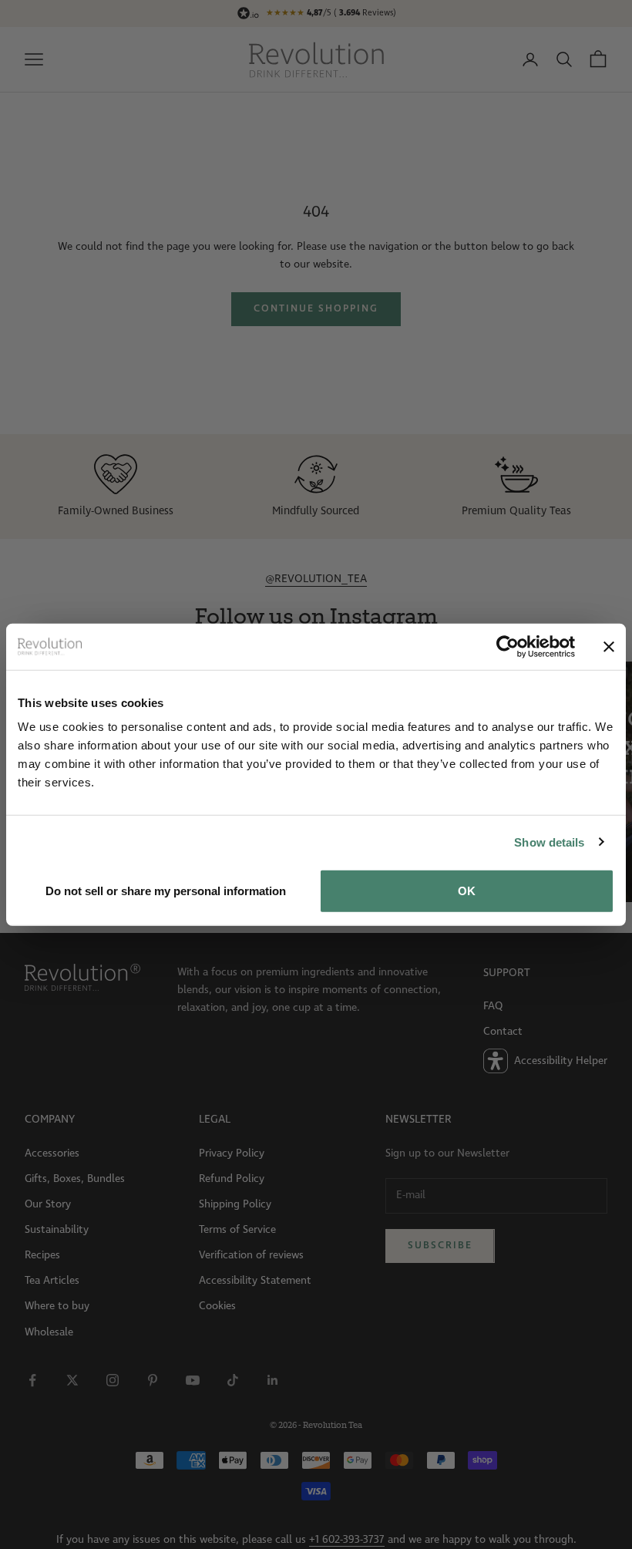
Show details (549, 841)
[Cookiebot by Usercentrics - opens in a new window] (507, 646)
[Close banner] (608, 646)
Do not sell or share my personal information (165, 890)
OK (467, 890)
